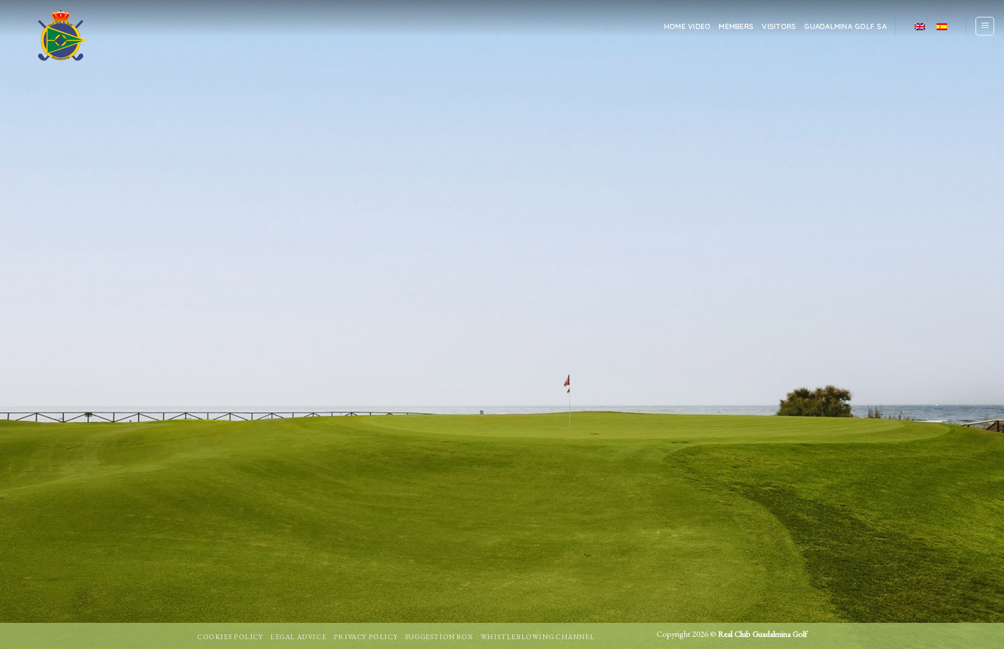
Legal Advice (298, 636)
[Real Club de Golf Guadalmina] (60, 35)
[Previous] (34, 324)
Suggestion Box (439, 636)
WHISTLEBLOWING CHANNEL (537, 636)
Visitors (779, 26)
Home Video (687, 26)
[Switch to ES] (942, 26)
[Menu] (985, 26)
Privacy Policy (366, 636)
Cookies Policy (230, 636)
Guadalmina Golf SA (845, 26)
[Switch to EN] (920, 26)
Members (736, 26)
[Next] (969, 324)
